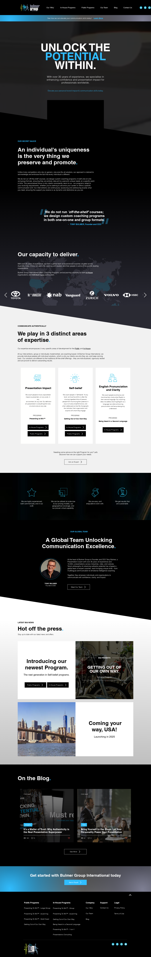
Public (42, 275)
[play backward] (5, 295)
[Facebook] (145, 7)
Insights (28, 825)
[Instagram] (149, 7)
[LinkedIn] (141, 7)
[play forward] (145, 295)
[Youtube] (125, 944)
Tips (84, 825)
